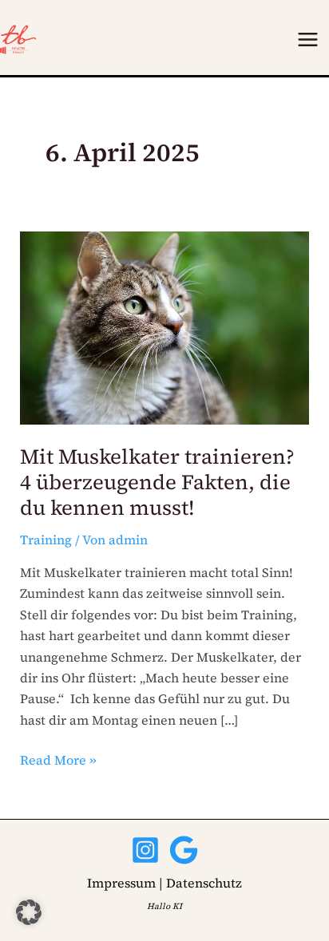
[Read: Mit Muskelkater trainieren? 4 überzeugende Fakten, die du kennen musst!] (165, 326)
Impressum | (125, 883)
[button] (28, 912)
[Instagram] (145, 850)
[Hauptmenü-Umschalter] (308, 39)
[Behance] (183, 850)
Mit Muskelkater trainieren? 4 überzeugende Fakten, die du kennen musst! (157, 482)
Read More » (58, 759)
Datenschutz (204, 883)
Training (46, 539)
